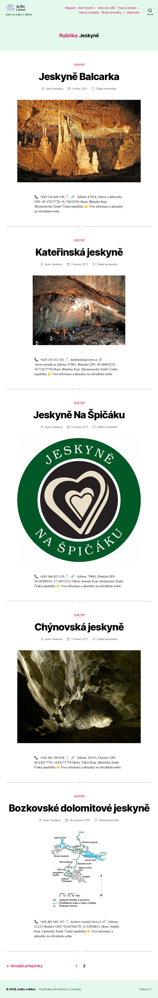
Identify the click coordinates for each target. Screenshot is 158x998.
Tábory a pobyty (89, 12)
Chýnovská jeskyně (79, 627)
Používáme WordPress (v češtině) (60, 989)
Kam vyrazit (85, 7)
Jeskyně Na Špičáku (79, 415)
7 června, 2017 (79, 264)
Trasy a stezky (127, 7)
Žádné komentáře (106, 88)
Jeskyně (79, 64)
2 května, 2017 (79, 427)
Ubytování (133, 12)
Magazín (70, 7)
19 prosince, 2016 (79, 820)
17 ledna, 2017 (79, 639)
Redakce (58, 88)
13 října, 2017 (79, 88)
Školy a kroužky (111, 12)
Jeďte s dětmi (26, 989)
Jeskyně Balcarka (79, 76)
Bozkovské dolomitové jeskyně (79, 808)
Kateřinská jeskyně (79, 252)
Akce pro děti (106, 7)
